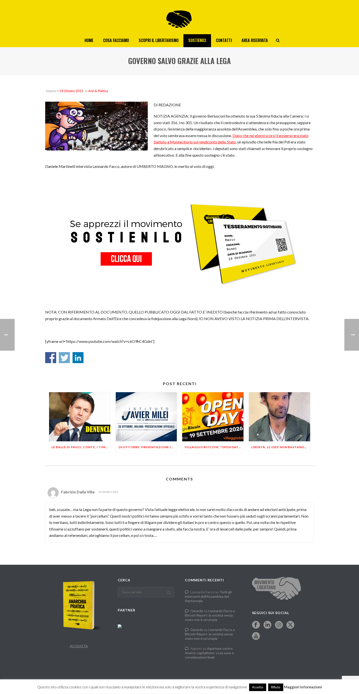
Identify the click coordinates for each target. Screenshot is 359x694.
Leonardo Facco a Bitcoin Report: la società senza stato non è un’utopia (210, 615)
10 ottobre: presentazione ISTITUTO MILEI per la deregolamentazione (147, 447)
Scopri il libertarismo (159, 40)
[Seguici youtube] (256, 636)
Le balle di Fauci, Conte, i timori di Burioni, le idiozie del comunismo (81, 447)
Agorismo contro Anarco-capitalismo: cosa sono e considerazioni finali (209, 652)
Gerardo (196, 611)
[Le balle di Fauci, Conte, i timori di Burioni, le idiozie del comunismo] (79, 416)
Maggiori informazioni (303, 687)
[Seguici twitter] (290, 625)
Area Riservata (255, 40)
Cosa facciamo (116, 40)
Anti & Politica (98, 91)
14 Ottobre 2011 (71, 91)
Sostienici (197, 40)
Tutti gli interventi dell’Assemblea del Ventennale (208, 596)
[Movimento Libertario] (179, 17)
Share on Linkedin (78, 357)
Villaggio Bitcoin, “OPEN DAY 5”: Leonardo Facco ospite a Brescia (214, 447)
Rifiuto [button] (275, 687)
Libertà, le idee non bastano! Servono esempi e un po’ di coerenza (280, 447)
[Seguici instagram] (279, 625)
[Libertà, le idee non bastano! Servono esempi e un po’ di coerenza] (279, 416)
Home (88, 40)
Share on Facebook (50, 357)
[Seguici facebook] (256, 625)
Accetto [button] (257, 687)
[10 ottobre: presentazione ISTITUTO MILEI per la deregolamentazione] (146, 416)
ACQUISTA (79, 646)
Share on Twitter (64, 357)
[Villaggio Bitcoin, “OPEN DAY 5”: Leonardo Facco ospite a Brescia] (212, 416)
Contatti (224, 40)
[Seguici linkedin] (267, 625)
